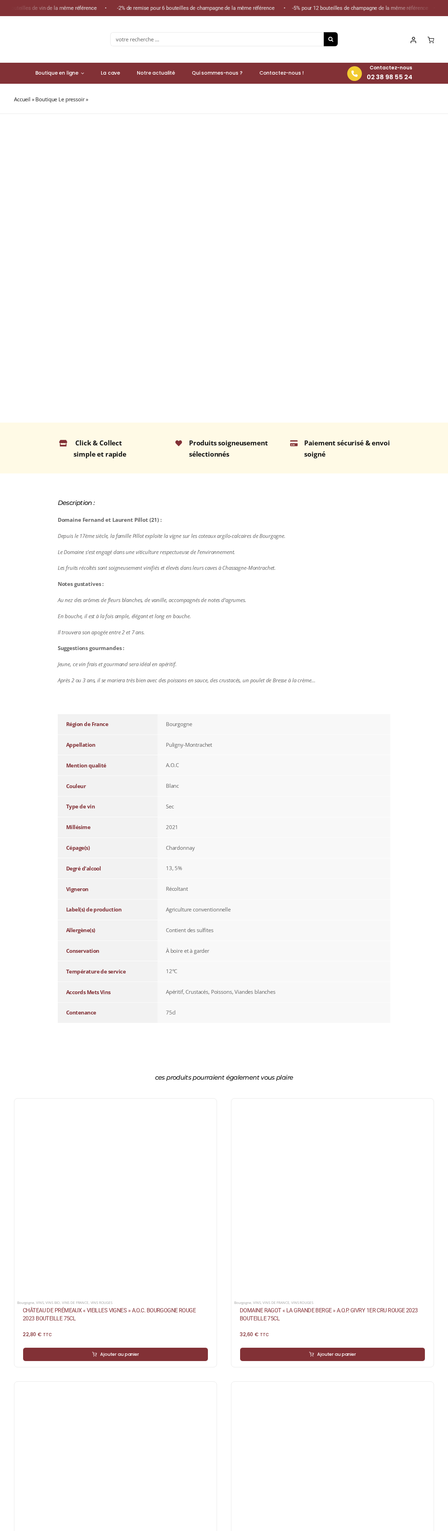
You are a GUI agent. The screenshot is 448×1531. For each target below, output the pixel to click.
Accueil (22, 99)
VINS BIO (53, 1302)
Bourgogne (25, 1302)
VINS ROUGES (101, 1302)
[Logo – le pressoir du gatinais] (47, 22)
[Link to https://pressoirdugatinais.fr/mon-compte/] (413, 40)
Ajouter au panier (119, 1354)
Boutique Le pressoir (59, 99)
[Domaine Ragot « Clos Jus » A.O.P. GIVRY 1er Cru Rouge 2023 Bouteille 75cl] (115, 1388)
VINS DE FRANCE (75, 1302)
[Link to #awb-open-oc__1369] (430, 40)
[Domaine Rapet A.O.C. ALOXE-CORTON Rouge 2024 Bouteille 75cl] (332, 1388)
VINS (39, 1302)
